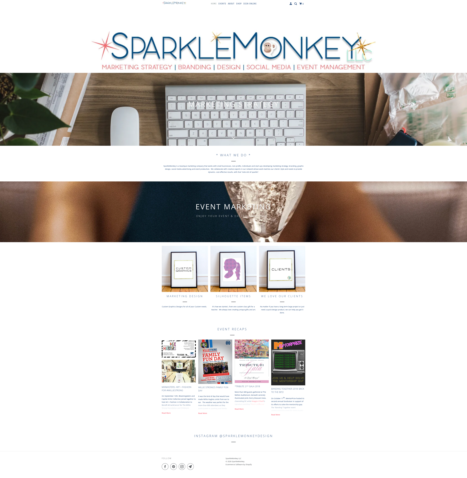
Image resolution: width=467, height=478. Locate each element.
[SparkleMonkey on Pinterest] (174, 466)
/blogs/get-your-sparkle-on (233, 211)
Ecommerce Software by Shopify (239, 464)
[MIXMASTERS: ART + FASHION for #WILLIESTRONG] (179, 362)
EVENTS (222, 3)
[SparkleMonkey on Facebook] (166, 466)
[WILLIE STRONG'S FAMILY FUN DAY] (215, 362)
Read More (166, 413)
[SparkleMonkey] (174, 3)
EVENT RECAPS (232, 329)
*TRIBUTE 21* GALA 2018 (247, 386)
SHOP (239, 3)
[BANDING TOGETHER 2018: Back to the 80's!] (288, 362)
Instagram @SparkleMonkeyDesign (233, 436)
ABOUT (231, 3)
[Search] (296, 3)
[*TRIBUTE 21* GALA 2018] (252, 361)
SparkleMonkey (238, 461)
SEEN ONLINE (250, 3)
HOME (214, 3)
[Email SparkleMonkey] (191, 466)
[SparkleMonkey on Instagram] (183, 466)
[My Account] (291, 3)
